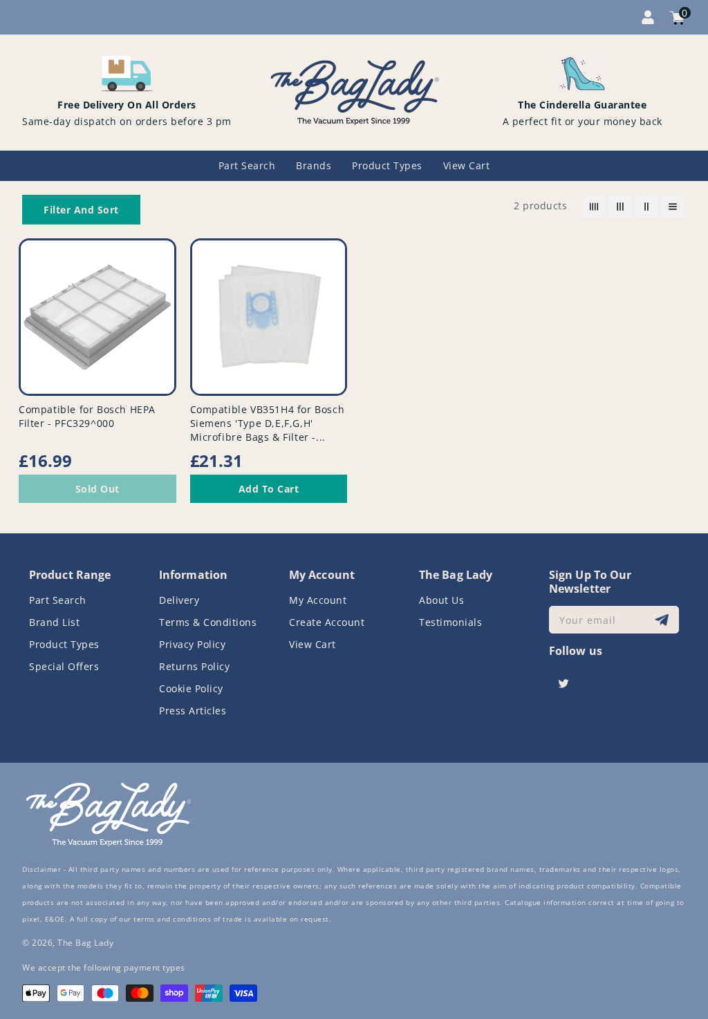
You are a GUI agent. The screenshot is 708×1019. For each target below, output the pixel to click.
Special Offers (64, 666)
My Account (317, 600)
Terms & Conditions (208, 622)
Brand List (54, 622)
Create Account (326, 622)
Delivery (179, 600)
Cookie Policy (191, 688)
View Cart (312, 644)
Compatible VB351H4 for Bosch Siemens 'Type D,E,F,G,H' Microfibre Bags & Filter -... (267, 423)
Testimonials (450, 622)
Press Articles (192, 710)
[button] (81, 210)
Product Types (64, 644)
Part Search (57, 600)
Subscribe (663, 620)
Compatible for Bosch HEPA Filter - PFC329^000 (87, 416)
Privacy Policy (192, 644)
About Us (441, 600)
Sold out (97, 488)
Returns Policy (194, 666)
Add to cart (269, 488)
